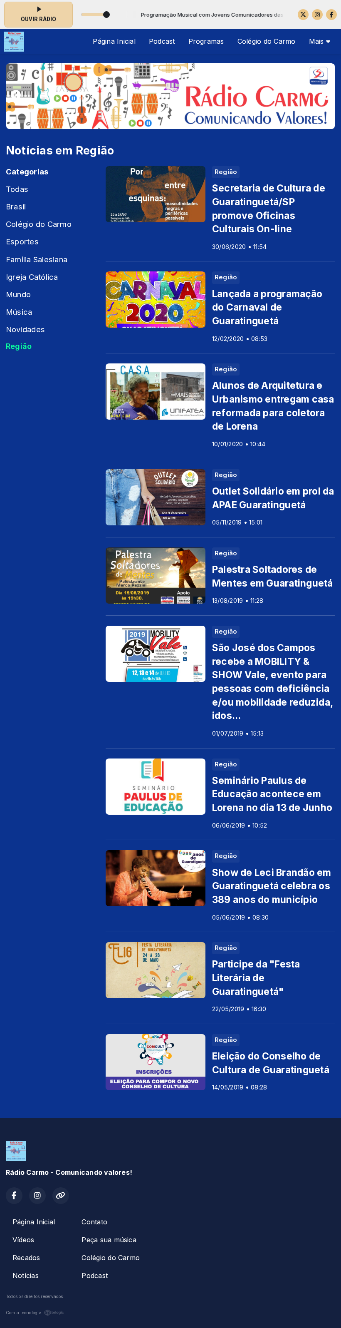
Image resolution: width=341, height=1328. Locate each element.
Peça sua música (109, 1240)
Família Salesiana (36, 259)
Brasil (16, 206)
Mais (317, 41)
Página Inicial (114, 41)
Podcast (162, 41)
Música (19, 311)
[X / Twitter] (303, 14)
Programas (206, 41)
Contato (94, 1222)
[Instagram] (317, 14)
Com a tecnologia (24, 1312)
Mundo (18, 294)
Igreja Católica (32, 276)
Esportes (22, 241)
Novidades (25, 329)
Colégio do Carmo (266, 41)
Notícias (25, 1275)
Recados (26, 1257)
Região (19, 346)
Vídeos (23, 1240)
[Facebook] (331, 14)
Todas (17, 189)
